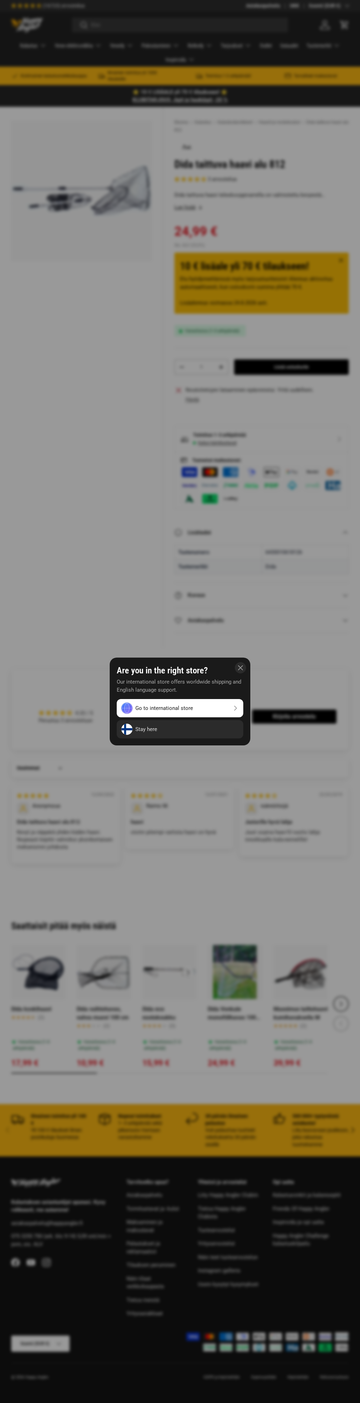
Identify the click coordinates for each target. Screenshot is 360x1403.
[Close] (240, 667)
